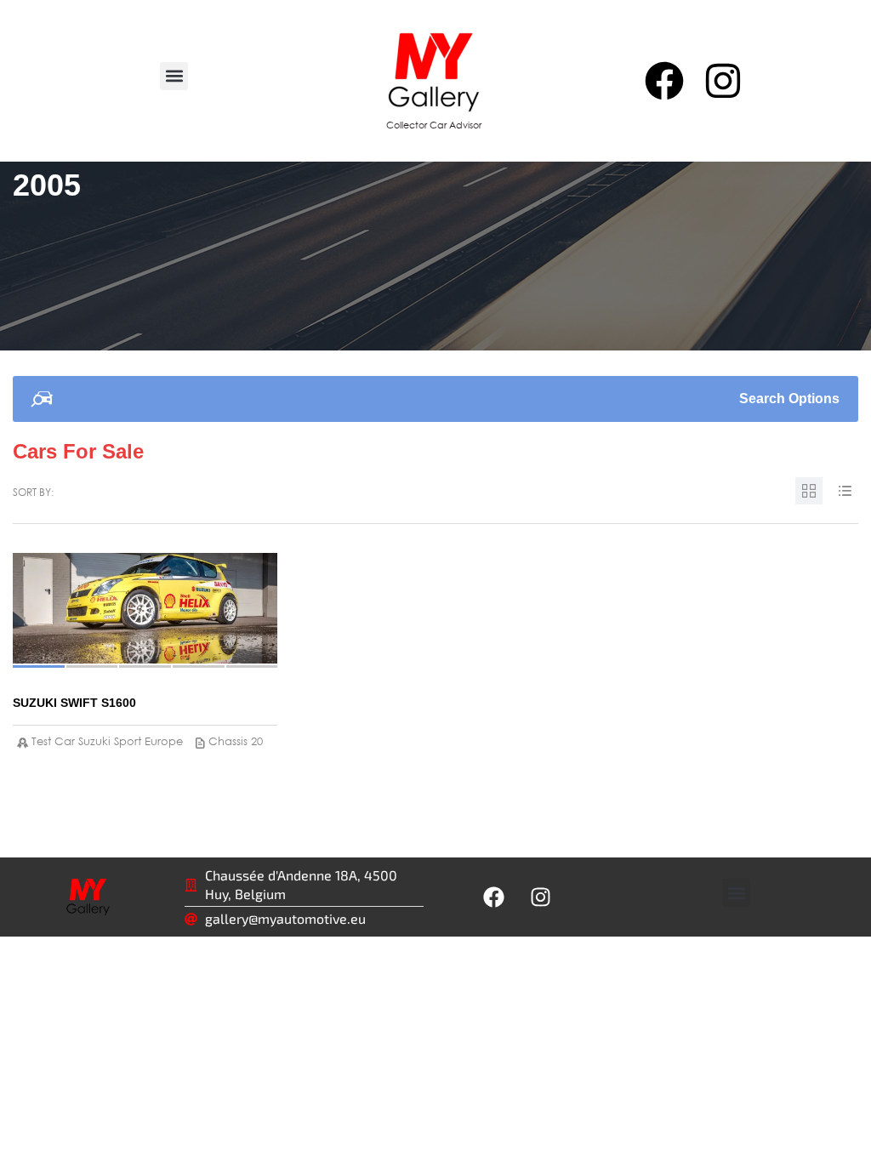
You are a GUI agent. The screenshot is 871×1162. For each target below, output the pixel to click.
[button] (174, 76)
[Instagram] (723, 81)
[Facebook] (663, 81)
